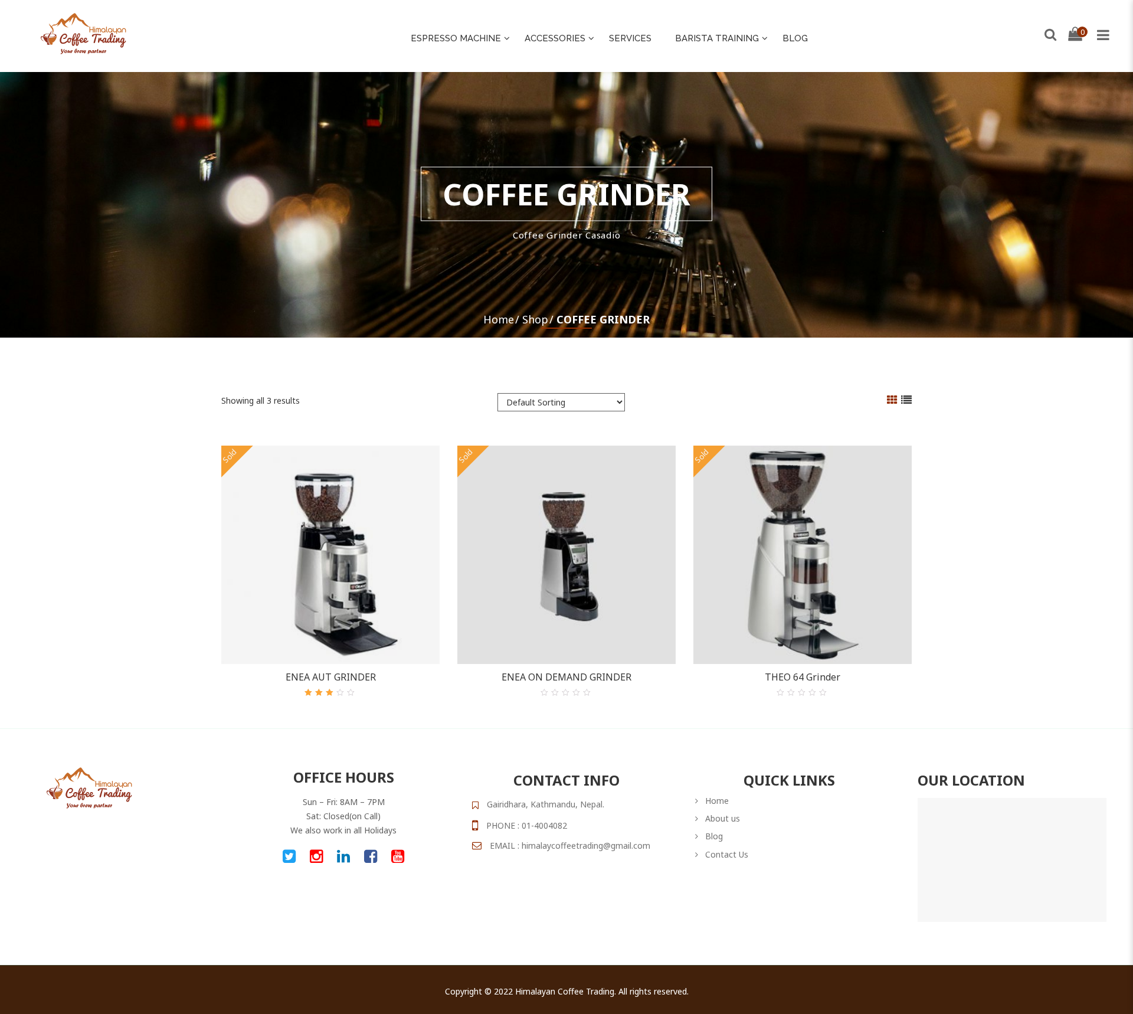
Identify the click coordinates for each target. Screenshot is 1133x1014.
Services (630, 38)
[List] (906, 400)
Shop (535, 319)
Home (498, 319)
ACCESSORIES (555, 38)
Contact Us (726, 854)
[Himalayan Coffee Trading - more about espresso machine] (83, 32)
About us (722, 818)
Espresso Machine (456, 38)
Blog (795, 38)
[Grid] (892, 400)
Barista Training (717, 38)
